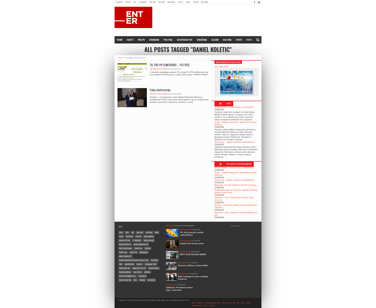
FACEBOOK (142, 276)
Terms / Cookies (209, 305)
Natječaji (204, 2)
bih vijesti (138, 272)
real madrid (148, 236)
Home (119, 39)
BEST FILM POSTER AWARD (193, 254)
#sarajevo (144, 252)
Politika (152, 2)
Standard (143, 2)
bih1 (127, 232)
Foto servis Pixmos (228, 303)
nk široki (151, 280)
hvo (135, 280)
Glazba (195, 2)
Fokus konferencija (160, 90)
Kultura (161, 2)
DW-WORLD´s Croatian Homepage (239, 164)
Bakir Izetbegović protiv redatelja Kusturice (193, 277)
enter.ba (129, 236)
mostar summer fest (127, 276)
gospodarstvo (184, 39)
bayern (147, 248)
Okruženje (171, 2)
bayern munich (125, 272)
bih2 (121, 232)
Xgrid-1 (139, 264)
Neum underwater (141, 244)
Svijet (188, 2)
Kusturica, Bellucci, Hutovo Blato (193, 265)
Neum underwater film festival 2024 (133, 260)
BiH (135, 2)
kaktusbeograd (125, 248)
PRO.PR (128, 2)
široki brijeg (154, 268)
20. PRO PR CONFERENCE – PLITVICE (170, 65)
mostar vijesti (125, 244)
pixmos (142, 280)
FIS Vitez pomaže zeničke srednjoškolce (191, 233)
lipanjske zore (150, 264)
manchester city (139, 268)
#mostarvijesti (125, 256)
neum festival (124, 240)
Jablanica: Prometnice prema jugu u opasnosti (179, 288)
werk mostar (124, 268)
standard (137, 240)
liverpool (138, 248)
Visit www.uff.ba (221, 66)
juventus (133, 252)
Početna (119, 2)
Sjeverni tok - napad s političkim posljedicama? (234, 142)
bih (132, 232)
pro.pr (138, 236)
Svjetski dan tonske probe (192, 243)
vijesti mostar (125, 280)
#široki (147, 272)
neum (121, 236)
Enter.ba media (160, 68)
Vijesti (130, 39)
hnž (120, 264)
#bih (156, 232)
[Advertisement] (237, 234)
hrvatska (123, 252)
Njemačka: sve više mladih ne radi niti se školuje (235, 185)
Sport (180, 2)
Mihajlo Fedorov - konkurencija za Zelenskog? (234, 107)
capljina (149, 232)
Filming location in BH (212, 303)
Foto (249, 39)
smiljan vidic (149, 240)
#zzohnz (154, 260)
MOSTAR (140, 232)
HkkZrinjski (129, 264)
